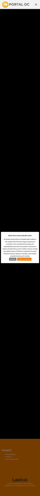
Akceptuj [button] (12, 259)
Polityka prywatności (24, 259)
